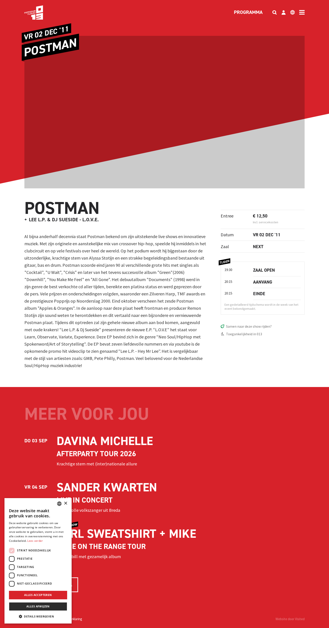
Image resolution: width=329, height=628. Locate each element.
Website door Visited (290, 619)
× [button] (65, 503)
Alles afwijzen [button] (38, 606)
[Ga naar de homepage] (40, 12)
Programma (248, 12)
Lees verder (35, 541)
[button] (38, 616)
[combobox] (59, 503)
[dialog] (38, 561)
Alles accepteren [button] (38, 595)
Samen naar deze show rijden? (249, 326)
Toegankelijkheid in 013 (244, 334)
